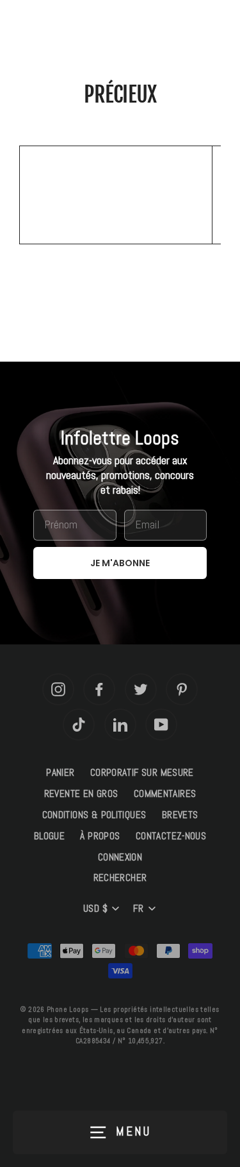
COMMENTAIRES (165, 793)
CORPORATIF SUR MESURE (142, 772)
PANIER (60, 772)
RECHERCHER (120, 877)
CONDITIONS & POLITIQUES (94, 815)
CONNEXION (120, 857)
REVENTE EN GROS (81, 793)
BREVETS (180, 815)
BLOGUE (49, 836)
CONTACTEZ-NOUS (171, 836)
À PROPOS (100, 836)
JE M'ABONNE (120, 563)
